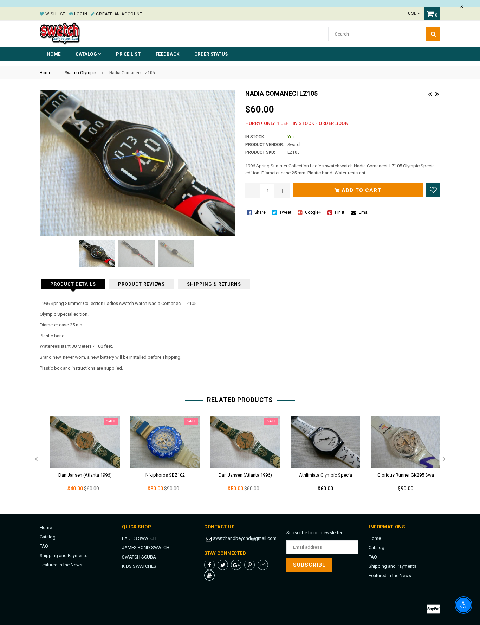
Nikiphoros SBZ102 (165, 475)
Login (80, 14)
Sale (111, 421)
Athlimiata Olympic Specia (325, 475)
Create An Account (118, 14)
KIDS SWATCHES (139, 566)
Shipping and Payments (63, 555)
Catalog (48, 537)
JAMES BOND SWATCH (145, 547)
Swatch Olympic (80, 72)
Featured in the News (61, 564)
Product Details (73, 284)
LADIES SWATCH (139, 538)
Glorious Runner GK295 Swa (405, 475)
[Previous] (429, 93)
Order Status (211, 54)
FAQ (44, 546)
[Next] (436, 93)
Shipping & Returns (214, 284)
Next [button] (444, 459)
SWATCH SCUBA (139, 557)
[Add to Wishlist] (433, 190)
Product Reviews (141, 284)
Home (53, 54)
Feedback (167, 54)
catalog (87, 54)
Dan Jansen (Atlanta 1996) (85, 475)
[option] (80, 459)
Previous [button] (36, 459)
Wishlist (54, 14)
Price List (128, 54)
